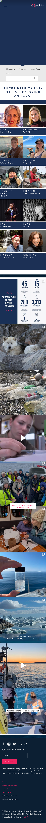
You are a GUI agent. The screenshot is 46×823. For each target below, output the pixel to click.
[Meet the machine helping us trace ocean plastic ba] (23, 438)
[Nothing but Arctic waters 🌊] (23, 665)
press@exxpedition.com (10, 799)
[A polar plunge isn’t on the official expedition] (23, 711)
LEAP (26, 817)
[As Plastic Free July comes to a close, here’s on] (23, 392)
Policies (4, 781)
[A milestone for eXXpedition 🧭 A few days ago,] (23, 620)
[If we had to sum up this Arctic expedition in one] (23, 483)
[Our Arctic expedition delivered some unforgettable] (23, 347)
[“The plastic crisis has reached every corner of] (23, 574)
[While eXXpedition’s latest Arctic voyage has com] (23, 529)
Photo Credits (7, 792)
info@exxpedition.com (10, 795)
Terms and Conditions (9, 785)
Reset (10, 74)
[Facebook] (3, 744)
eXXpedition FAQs (8, 788)
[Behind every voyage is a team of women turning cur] (23, 301)
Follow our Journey (23, 506)
